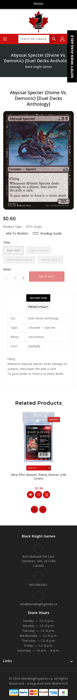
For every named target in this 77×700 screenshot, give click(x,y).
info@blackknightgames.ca (38, 604)
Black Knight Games (38, 67)
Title (6, 242)
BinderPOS (60, 683)
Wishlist (38, 4)
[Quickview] (30, 494)
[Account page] (63, 39)
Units (7, 269)
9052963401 (38, 585)
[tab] (38, 298)
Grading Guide (51, 233)
